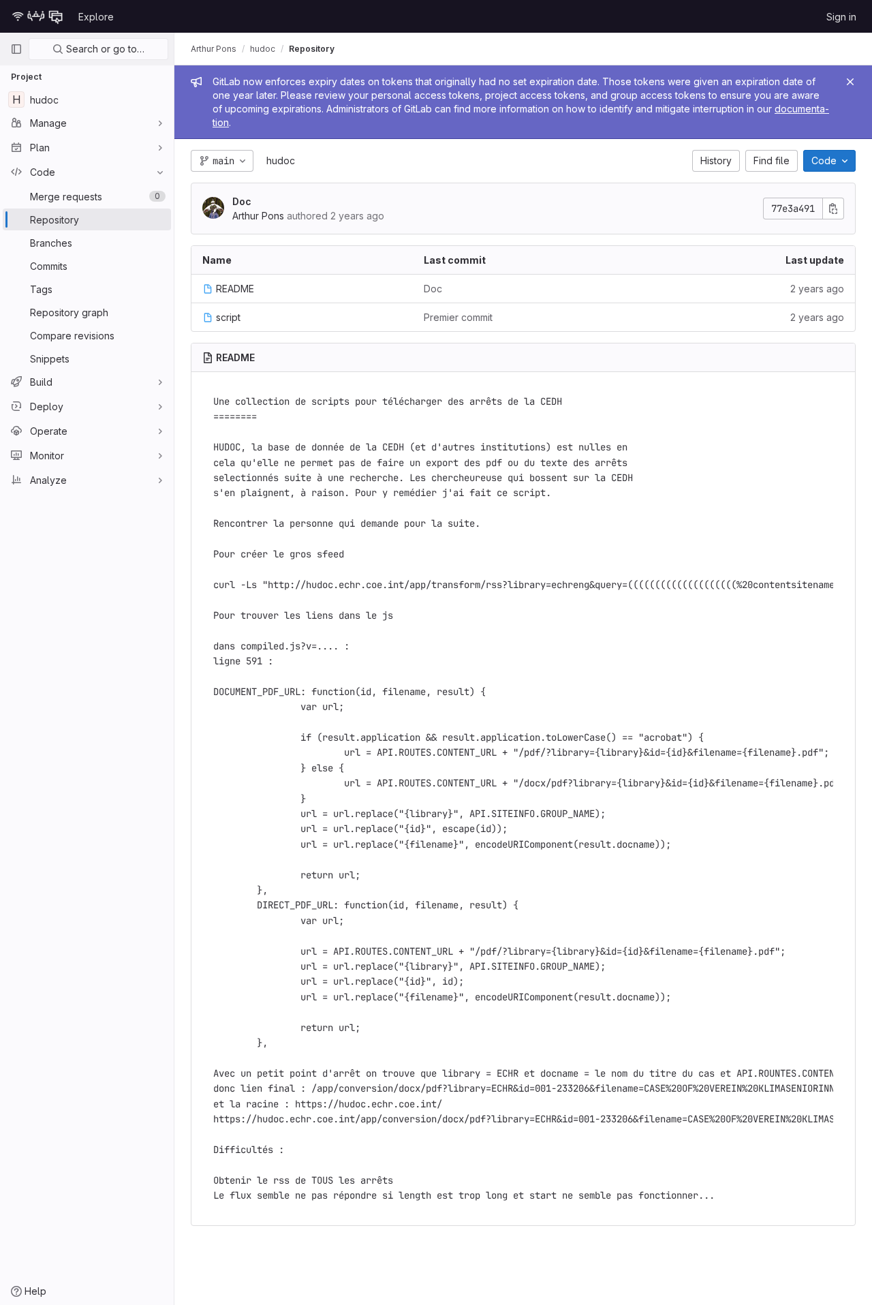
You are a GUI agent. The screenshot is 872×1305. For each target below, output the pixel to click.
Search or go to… (103, 49)
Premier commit (458, 317)
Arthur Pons (213, 49)
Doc (241, 201)
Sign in (841, 16)
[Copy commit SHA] (833, 208)
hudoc (280, 160)
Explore (96, 16)
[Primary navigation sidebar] (16, 49)
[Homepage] (37, 16)
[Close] (850, 82)
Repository (311, 49)
